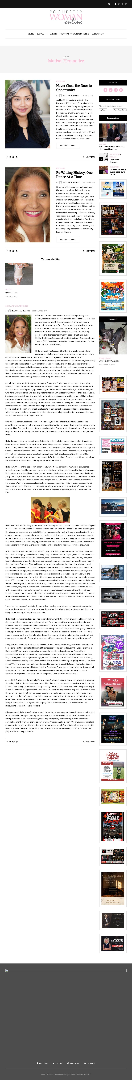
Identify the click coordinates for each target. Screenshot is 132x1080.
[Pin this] (16, 157)
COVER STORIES (114, 167)
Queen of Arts (11, 292)
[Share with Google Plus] (13, 157)
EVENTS (53, 34)
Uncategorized (21, 306)
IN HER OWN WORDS (105, 358)
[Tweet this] (10, 157)
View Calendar (119, 110)
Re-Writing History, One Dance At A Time (74, 174)
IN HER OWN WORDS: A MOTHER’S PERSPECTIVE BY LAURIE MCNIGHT (111, 363)
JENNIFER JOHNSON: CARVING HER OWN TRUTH (118, 172)
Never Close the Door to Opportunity (74, 87)
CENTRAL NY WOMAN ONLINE (74, 34)
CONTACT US (98, 34)
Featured (102, 144)
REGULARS (60, 81)
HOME (31, 34)
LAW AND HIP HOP (115, 154)
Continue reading (68, 146)
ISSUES (40, 34)
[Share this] (7, 157)
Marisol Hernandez (66, 61)
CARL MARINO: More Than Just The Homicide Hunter (111, 148)
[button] (103, 110)
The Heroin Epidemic (114, 160)
